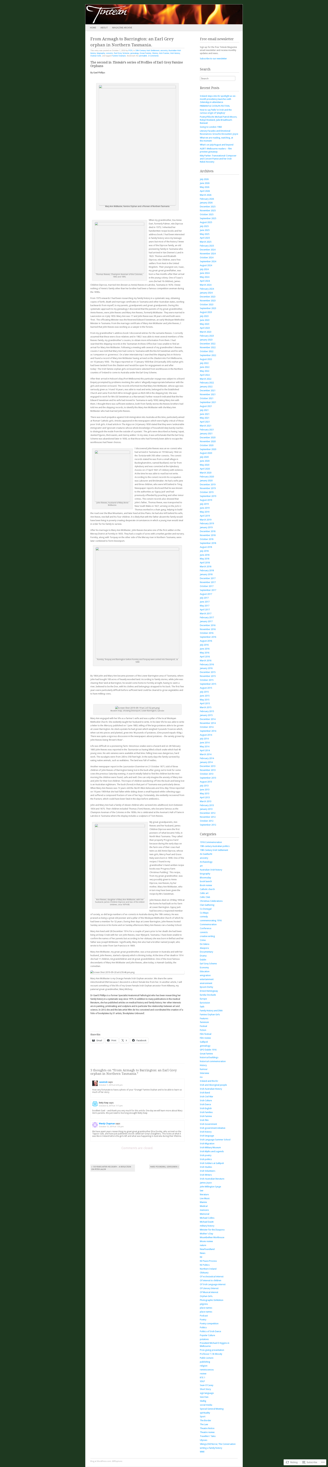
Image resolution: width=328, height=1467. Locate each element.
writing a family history (211, 1448)
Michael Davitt (207, 1222)
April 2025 (205, 238)
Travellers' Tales (208, 1436)
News (202, 1253)
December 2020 (207, 437)
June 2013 (204, 789)
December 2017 (207, 578)
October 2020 (206, 445)
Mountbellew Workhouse (212, 1237)
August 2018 (206, 547)
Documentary (206, 951)
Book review (206, 885)
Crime (203, 940)
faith (202, 1006)
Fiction (203, 1030)
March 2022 (205, 379)
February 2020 (207, 476)
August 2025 (206, 222)
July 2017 (204, 598)
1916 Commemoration (211, 842)
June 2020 (204, 461)
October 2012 (206, 821)
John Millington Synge (210, 1186)
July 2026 (204, 179)
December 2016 (207, 625)
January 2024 (206, 292)
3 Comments (153, 56)
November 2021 (208, 394)
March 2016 (205, 660)
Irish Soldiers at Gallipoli (212, 1163)
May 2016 (204, 652)
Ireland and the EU (209, 1081)
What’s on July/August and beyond (216, 144)
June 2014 (204, 742)
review (203, 1373)
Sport (202, 1416)
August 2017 (206, 594)
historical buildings (209, 1057)
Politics (203, 1327)
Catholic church (207, 889)
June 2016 (204, 648)
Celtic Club (205, 897)
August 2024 (206, 265)
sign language (207, 1393)
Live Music (205, 1198)
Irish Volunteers (207, 1171)
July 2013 (204, 785)
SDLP (202, 1381)
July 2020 (204, 457)
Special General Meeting (212, 1409)
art (201, 866)
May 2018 (204, 558)
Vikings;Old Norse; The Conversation (218, 1444)
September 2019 (208, 496)
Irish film (204, 1120)
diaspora (204, 948)
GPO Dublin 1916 (208, 1049)
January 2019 (206, 527)
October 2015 (206, 680)
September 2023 (208, 308)
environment (206, 983)
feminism (204, 1022)
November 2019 (208, 488)
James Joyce (206, 1182)
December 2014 (207, 719)
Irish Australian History (211, 1089)
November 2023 (208, 300)
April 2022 (205, 375)
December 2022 (207, 343)
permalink (143, 56)
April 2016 (205, 656)
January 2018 (206, 574)
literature (204, 1194)
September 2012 (208, 824)
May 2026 (204, 187)
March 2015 (205, 707)
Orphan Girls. (96, 56)
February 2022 (207, 382)
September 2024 (208, 261)
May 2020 (204, 465)
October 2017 (206, 586)
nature (203, 1245)
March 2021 (205, 425)
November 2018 (208, 535)
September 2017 (208, 590)
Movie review (206, 1241)
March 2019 (205, 519)
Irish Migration (207, 1143)
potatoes (204, 1339)
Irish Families (206, 1112)
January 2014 (206, 762)
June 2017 (204, 601)
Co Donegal (205, 909)
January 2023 (206, 339)
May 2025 (204, 234)
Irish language (207, 1135)
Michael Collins (207, 1218)
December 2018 (207, 531)
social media (206, 1405)
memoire (204, 1210)
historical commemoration (213, 1061)
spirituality (205, 1412)
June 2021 (204, 414)
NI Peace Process (208, 1261)
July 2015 (204, 692)
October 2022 (206, 351)
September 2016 (208, 637)
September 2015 (208, 684)
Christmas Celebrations (211, 901)
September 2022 (208, 355)
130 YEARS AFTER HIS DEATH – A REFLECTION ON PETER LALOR (111, 1168)
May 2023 (204, 324)
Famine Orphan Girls (210, 1014)
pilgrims (204, 1304)
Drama (203, 955)
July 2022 (204, 363)
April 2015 (205, 703)
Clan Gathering (207, 905)
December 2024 (207, 249)
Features (204, 1018)
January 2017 (206, 621)
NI (201, 1257)
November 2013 (208, 770)
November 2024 (208, 253)
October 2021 (206, 398)
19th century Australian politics (215, 846)
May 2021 (204, 418)
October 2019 (206, 492)
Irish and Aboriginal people (213, 1085)
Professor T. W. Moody (211, 1354)
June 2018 (204, 555)
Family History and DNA (211, 1010)
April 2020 (205, 468)
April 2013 (205, 797)
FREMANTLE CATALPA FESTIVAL (215, 106)
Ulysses (203, 1440)
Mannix (203, 1202)
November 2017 (208, 582)
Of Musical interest (209, 1292)
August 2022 (206, 359)
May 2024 (204, 277)
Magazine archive (122, 27)
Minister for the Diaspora (212, 1229)
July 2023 (204, 316)
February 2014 (207, 758)
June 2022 (204, 367)
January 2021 (206, 433)
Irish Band (205, 1092)
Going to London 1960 (211, 127)
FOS (130, 50)
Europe (203, 998)
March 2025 (205, 241)
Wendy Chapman (107, 1123)
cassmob (103, 1082)
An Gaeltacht (206, 854)
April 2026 (205, 191)
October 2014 (206, 727)
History (155, 53)
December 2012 (207, 813)
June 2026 (204, 183)
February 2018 (207, 570)
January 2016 (206, 668)
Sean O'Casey (206, 1385)
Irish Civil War (206, 1096)
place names (206, 1308)
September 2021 (208, 402)
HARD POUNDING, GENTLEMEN (164, 1167)
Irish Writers (206, 1175)
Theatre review (207, 1432)
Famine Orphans (119, 56)
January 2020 (206, 480)
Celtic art (204, 893)
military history (207, 1225)
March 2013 (205, 801)
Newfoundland (207, 1249)
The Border (205, 1420)
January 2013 (206, 809)
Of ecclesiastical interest (211, 1276)
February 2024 (207, 288)
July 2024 (204, 269)
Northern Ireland (208, 1269)
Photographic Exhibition (211, 1300)
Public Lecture (206, 1358)
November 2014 (208, 723)
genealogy (134, 53)
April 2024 (205, 281)
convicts (109, 53)
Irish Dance (205, 1104)
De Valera (204, 944)
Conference (205, 928)
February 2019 (207, 523)
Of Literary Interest (209, 1288)
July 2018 (204, 551)
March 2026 (205, 195)
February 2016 (207, 664)
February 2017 (207, 617)
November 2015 (208, 676)
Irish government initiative (212, 1128)
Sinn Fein (204, 1397)
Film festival (205, 1034)
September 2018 (208, 543)
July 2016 (204, 645)
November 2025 (208, 210)
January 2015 (206, 715)
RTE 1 (202, 1377)
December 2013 (207, 766)
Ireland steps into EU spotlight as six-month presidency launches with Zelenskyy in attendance (218, 99)
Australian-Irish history (211, 869)
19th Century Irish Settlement (147, 50)
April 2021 (205, 421)
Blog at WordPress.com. (101, 1461)
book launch (206, 881)
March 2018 (205, 566)
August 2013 (206, 781)
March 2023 (205, 332)
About (104, 27)
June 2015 (204, 695)
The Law (204, 1424)
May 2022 (204, 371)
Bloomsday (205, 877)
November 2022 (208, 347)
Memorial (204, 1214)
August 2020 (206, 453)
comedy (204, 916)
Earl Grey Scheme (121, 53)
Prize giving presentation (212, 1350)
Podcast (204, 1315)
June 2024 (204, 273)
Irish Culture (206, 1100)
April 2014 (205, 750)
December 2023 (207, 296)
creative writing (207, 936)
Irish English (206, 1108)
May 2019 (204, 512)
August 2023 (206, 312)
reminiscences (207, 1369)
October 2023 (206, 304)
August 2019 (206, 500)
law (201, 1190)
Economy (204, 967)
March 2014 (205, 754)
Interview (204, 1073)
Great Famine (145, 53)
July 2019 (204, 504)
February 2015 (207, 711)
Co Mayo (204, 913)
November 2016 (208, 629)
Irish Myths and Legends (212, 1151)
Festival (203, 1026)
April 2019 (205, 515)
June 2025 (204, 230)
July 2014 (204, 738)
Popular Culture (207, 1335)
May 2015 (204, 699)
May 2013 (204, 793)
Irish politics (206, 1159)
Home (93, 27)
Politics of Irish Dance (210, 1331)
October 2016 (206, 633)
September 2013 (208, 777)
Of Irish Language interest (213, 1284)
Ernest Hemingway (209, 991)
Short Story (205, 1389)
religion (203, 1365)
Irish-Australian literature (212, 1178)
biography (101, 53)
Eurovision (205, 1002)
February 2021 (207, 429)
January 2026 (206, 202)
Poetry (203, 1319)
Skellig (203, 1401)
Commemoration (208, 924)
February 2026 (207, 199)
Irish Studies (206, 1167)
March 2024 (205, 285)
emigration (205, 975)
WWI (202, 1451)
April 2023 (205, 328)
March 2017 (205, 613)
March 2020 (205, 472)
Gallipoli (204, 1042)
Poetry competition (209, 1323)
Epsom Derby (206, 987)
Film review (205, 1038)
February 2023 (207, 335)
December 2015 (207, 672)
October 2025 (206, 214)
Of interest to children (210, 1280)
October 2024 (206, 257)
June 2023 (204, 320)
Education (204, 971)
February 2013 (207, 805)
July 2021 (204, 410)
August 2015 (206, 688)
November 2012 (208, 817)
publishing (205, 1362)
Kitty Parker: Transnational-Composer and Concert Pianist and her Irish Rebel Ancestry (218, 158)
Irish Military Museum (210, 1147)
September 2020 (208, 449)
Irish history (175, 53)
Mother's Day (206, 1233)
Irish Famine (164, 53)
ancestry (164, 50)
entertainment (207, 979)
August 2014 (206, 735)
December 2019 (207, 484)
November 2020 (208, 441)
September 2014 (208, 731)
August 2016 (206, 641)
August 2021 (206, 406)
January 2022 (206, 386)
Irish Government (208, 1124)
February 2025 (207, 245)
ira (201, 1077)
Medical (204, 1206)
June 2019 (204, 508)
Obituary (204, 1272)
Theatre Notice (207, 1428)
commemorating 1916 (211, 920)
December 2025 (207, 206)
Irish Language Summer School (215, 1139)
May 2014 (204, 746)
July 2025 (204, 226)
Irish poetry (205, 1155)
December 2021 (207, 390)
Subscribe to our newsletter (213, 58)
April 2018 (205, 562)
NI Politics (205, 1265)
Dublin (203, 959)
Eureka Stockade (208, 995)
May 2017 (204, 605)
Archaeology (206, 862)
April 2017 (205, 609)
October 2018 (206, 539)
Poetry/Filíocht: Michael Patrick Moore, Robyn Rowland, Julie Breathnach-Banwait (218, 120)
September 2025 (208, 218)
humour (204, 1069)
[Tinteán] (148, 14)
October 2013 (206, 774)
